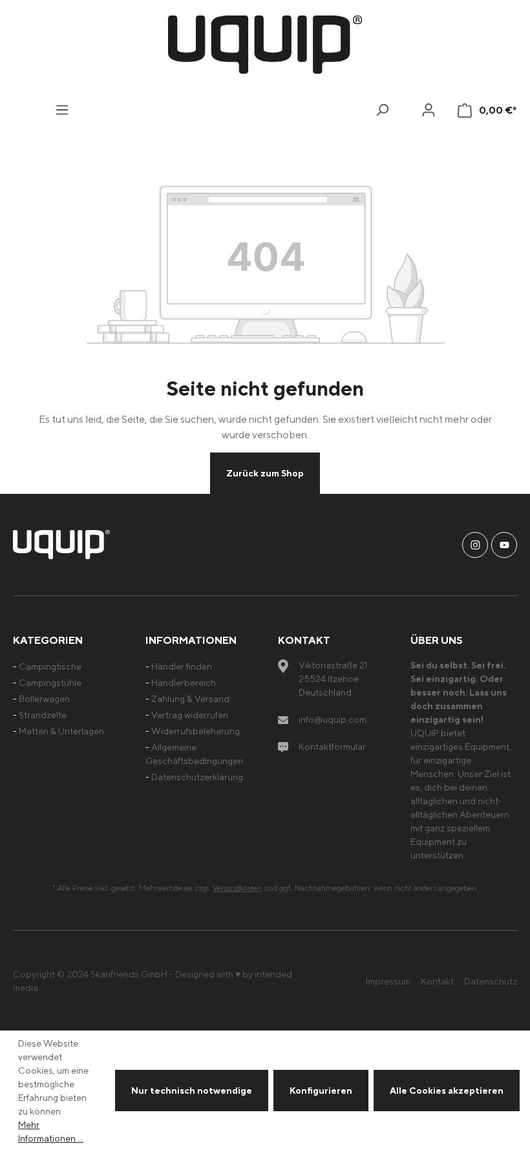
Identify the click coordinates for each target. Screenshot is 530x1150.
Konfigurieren (321, 1090)
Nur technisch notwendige (191, 1090)
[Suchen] (382, 110)
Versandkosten (237, 888)
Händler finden (181, 666)
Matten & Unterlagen (61, 730)
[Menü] (62, 110)
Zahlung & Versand (190, 698)
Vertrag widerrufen (189, 714)
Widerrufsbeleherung (195, 730)
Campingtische (50, 666)
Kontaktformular (332, 746)
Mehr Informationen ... (50, 1131)
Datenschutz (490, 980)
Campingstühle (50, 682)
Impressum (388, 980)
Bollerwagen (44, 698)
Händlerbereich (183, 682)
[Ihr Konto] (428, 110)
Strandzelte (43, 714)
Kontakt (437, 980)
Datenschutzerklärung (197, 776)
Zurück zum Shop (265, 472)
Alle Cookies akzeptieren (447, 1090)
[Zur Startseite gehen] (265, 45)
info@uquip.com (332, 719)
